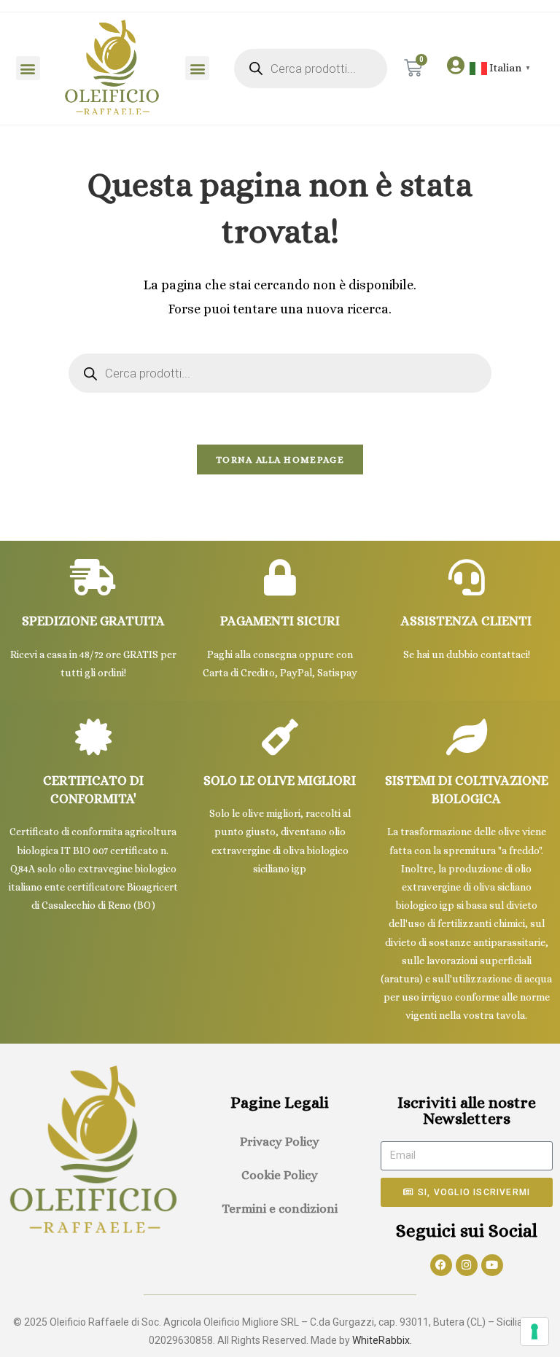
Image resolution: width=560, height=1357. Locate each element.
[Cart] (413, 68)
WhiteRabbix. (382, 1340)
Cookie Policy (279, 1175)
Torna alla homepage (280, 459)
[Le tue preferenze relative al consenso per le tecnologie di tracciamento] (534, 1331)
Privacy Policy (279, 1142)
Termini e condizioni (280, 1209)
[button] (28, 68)
